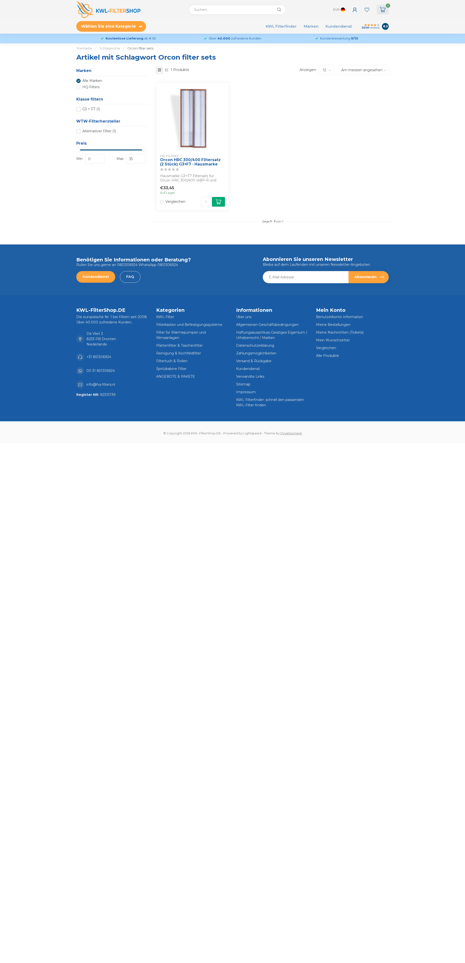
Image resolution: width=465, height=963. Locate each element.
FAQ (130, 276)
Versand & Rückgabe (253, 361)
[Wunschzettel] (366, 10)
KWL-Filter (165, 317)
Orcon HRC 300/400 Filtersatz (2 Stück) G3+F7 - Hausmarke (190, 162)
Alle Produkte (327, 355)
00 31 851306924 (100, 370)
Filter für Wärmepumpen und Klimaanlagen (181, 335)
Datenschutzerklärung (255, 345)
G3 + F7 (91, 109)
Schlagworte (109, 48)
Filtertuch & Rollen (171, 361)
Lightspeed (252, 433)
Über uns (243, 317)
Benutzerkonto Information (339, 317)
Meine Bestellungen (333, 324)
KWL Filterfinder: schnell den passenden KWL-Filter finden (270, 402)
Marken (311, 26)
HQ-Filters (91, 87)
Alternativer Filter (99, 131)
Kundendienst (339, 26)
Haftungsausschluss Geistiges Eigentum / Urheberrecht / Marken (271, 335)
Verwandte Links (250, 376)
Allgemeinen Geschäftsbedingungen (267, 324)
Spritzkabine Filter (171, 369)
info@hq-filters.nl (100, 384)
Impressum (246, 392)
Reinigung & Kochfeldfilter (178, 353)
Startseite (84, 48)
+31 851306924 (98, 357)
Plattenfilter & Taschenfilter (179, 345)
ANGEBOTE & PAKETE (175, 376)
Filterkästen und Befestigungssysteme (189, 324)
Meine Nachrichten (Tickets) (340, 332)
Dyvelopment (291, 433)
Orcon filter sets (140, 48)
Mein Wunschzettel (332, 340)
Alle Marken (92, 81)
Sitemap (243, 384)
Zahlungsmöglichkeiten (256, 353)
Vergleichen (175, 202)
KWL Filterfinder (281, 26)
